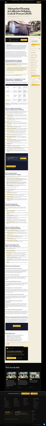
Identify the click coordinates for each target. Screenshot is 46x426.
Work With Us (33, 415)
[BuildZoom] (16, 419)
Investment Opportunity (34, 418)
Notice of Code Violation (17, 401)
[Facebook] (14, 419)
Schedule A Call (26, 393)
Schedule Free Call (35, 44)
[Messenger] (8, 419)
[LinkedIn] (6, 419)
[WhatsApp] (9, 419)
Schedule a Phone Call (34, 414)
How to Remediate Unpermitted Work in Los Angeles (13, 340)
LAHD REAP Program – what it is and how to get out (13, 336)
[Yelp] (10, 419)
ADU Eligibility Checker (7, 401)
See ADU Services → (23, 158)
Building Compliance (16, 400)
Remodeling (25, 400)
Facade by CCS (33, 419)
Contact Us (33, 416)
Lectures (32, 417)
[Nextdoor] (11, 419)
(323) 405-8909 (34, 41)
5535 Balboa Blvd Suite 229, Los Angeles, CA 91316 (22, 414)
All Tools (35, 400)
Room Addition (25, 401)
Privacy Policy (34, 424)
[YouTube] (15, 419)
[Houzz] (12, 419)
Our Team (33, 413)
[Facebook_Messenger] (44, 424)
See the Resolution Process (11, 166)
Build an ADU (6, 400)
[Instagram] (5, 419)
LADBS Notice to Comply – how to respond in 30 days (13, 337)
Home (32, 412)
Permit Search (35, 401)
